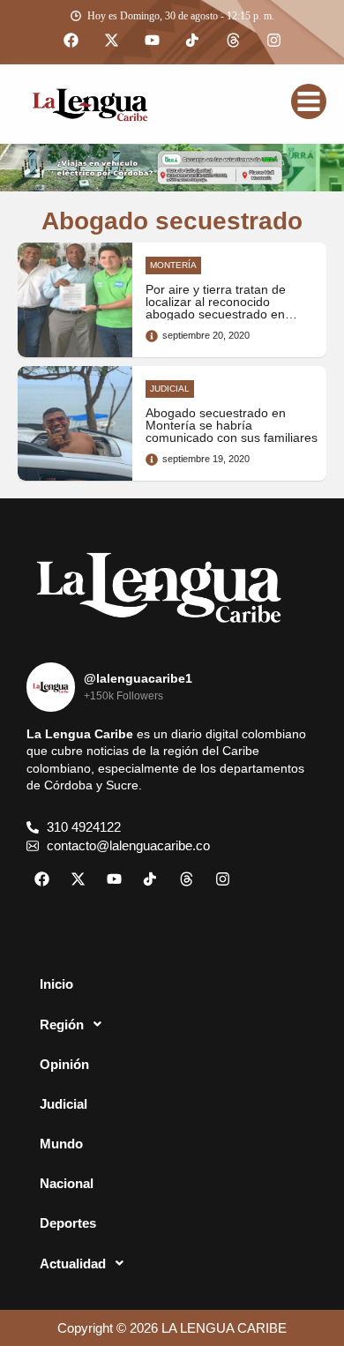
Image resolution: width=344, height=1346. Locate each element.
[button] (172, 1024)
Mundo (61, 1143)
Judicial (63, 1103)
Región (62, 1024)
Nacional (66, 1183)
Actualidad (73, 1263)
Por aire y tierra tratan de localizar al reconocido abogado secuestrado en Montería (216, 308)
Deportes (68, 1222)
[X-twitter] (111, 41)
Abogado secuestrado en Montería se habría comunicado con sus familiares (232, 426)
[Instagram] (273, 41)
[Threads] (233, 41)
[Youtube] (152, 41)
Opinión (64, 1064)
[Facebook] (71, 41)
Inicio (56, 983)
